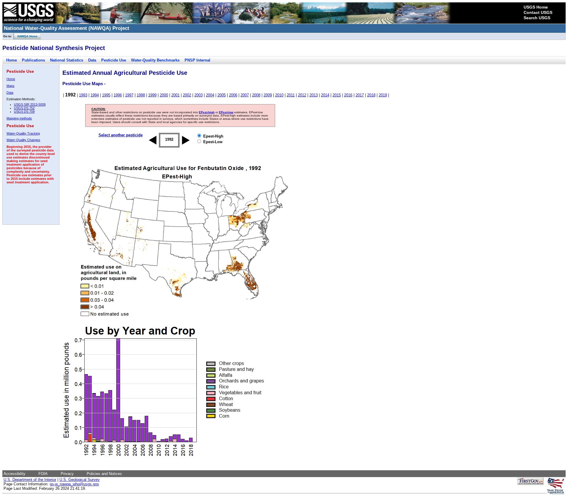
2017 (360, 95)
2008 (256, 95)
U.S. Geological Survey (79, 479)
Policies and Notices (104, 473)
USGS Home (536, 7)
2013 (313, 95)
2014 (325, 95)
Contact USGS (538, 12)
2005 (221, 95)
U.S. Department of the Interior (30, 479)
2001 (175, 95)
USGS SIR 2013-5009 (30, 104)
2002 (187, 95)
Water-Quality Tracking (23, 133)
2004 (210, 95)
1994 (95, 95)
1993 (83, 95)
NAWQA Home (26, 36)
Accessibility (14, 473)
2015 (337, 95)
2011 (291, 95)
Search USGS (537, 17)
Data (92, 60)
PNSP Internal (197, 60)
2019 (383, 95)
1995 (106, 95)
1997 (129, 95)
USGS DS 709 (24, 111)
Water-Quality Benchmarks (155, 60)
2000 (164, 95)
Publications (33, 60)
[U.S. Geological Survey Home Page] (28, 22)
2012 (302, 95)
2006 (233, 95)
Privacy (67, 473)
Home (11, 60)
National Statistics (66, 60)
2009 (268, 95)
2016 (348, 95)
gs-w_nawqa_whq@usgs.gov (74, 484)
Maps (10, 86)
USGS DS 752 (24, 108)
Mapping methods (19, 118)
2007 (245, 95)
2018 (371, 95)
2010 (279, 95)
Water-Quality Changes (23, 140)
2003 (198, 95)
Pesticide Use (113, 60)
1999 (152, 95)
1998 (141, 95)
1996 (118, 95)
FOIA (43, 473)
